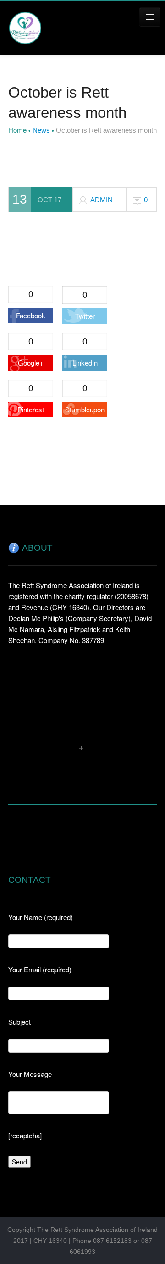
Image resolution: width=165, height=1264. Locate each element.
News (41, 130)
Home (17, 129)
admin (101, 200)
